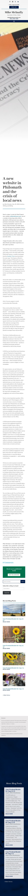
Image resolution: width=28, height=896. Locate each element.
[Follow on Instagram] (13, 2)
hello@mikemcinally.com (14, 17)
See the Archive (14, 575)
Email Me (14, 7)
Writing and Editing (8, 206)
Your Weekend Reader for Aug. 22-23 (13, 619)
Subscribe (6, 593)
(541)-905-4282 (14, 19)
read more (6, 621)
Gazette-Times (11, 256)
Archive (22, 204)
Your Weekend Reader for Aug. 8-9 (13, 668)
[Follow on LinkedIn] (18, 2)
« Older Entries (6, 695)
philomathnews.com (15, 216)
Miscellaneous (16, 793)
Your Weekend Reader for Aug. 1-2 (13, 689)
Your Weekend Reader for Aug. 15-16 (13, 646)
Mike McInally (14, 12)
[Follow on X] (15, 2)
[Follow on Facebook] (10, 2)
